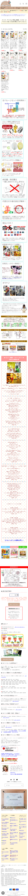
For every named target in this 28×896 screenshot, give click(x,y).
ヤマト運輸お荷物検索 (13, 730)
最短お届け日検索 (7, 659)
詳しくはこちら (14, 604)
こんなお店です (16, 753)
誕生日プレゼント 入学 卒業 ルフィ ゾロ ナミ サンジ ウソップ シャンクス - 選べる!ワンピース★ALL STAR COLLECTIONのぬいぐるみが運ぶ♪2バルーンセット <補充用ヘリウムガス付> (5, 44)
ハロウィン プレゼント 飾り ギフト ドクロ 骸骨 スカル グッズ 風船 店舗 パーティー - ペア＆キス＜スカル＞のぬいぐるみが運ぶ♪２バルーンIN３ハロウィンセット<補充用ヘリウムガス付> (22, 44)
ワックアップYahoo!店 (5, 755)
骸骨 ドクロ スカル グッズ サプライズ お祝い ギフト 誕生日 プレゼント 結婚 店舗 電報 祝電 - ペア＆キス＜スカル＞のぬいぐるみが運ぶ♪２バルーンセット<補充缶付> (14, 64)
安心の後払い (4, 825)
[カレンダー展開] (3, 893)
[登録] (21, 785)
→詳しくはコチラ (4, 633)
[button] (20, 3)
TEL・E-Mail (3, 746)
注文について (13, 817)
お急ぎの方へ (4, 831)
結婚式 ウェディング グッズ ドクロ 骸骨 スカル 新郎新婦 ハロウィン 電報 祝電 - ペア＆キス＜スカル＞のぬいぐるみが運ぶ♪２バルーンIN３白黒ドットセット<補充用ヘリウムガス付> (5, 65)
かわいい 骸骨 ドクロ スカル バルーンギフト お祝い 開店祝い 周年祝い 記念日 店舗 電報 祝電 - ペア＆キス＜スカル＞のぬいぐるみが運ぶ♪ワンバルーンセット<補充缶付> (23, 64)
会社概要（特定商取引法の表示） (7, 753)
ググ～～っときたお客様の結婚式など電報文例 (14, 851)
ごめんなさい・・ (18, 754)
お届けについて (13, 823)
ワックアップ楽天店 (13, 755)
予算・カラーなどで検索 (18, 8)
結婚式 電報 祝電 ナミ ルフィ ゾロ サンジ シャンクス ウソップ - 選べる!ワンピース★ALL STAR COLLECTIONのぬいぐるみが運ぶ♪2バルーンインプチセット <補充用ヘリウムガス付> (5, 85)
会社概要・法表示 (23, 818)
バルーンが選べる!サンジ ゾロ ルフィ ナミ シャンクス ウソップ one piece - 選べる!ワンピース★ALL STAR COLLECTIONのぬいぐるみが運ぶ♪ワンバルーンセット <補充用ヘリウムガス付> (14, 44)
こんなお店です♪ (23, 824)
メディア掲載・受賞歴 (10, 754)
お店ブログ (12, 772)
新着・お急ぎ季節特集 (3, 8)
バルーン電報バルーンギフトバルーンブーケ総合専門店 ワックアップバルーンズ (13, 14)
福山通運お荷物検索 (7, 731)
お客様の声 (3, 754)
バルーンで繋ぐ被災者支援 (16, 774)
